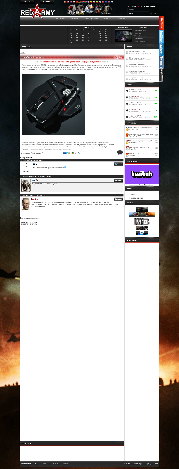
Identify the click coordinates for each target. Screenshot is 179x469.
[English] (112, 2)
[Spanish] (91, 2)
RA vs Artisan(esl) (139, 38)
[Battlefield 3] (98, 14)
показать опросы (136, 198)
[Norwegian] (109, 2)
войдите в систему (29, 224)
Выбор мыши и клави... (137, 51)
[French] (88, 2)
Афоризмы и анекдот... (137, 78)
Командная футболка (137, 64)
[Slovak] (68, 2)
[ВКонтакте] (64, 153)
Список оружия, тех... (137, 71)
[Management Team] (72, 14)
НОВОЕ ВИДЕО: (143, 27)
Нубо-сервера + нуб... (137, 58)
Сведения (150, 464)
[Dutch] (82, 2)
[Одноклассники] (70, 153)
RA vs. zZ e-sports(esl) (140, 30)
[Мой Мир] (73, 153)
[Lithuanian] (97, 2)
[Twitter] (67, 153)
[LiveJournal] (79, 153)
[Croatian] (71, 2)
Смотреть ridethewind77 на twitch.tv (141, 185)
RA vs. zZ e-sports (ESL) (141, 41)
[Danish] (103, 2)
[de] (79, 2)
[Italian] (65, 2)
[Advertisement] (72, 47)
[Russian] (100, 2)
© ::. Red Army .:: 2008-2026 (132, 464)
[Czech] (73, 2)
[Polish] (94, 2)
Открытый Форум (136, 53)
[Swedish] (106, 2)
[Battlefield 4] (89, 15)
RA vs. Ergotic (138, 33)
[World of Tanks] (106, 14)
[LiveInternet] (76, 153)
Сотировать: (25, 158)
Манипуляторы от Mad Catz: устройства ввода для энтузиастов (72, 62)
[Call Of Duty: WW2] (81, 14)
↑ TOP (156, 464)
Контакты (144, 464)
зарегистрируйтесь (29, 222)
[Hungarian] (85, 2)
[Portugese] (76, 2)
